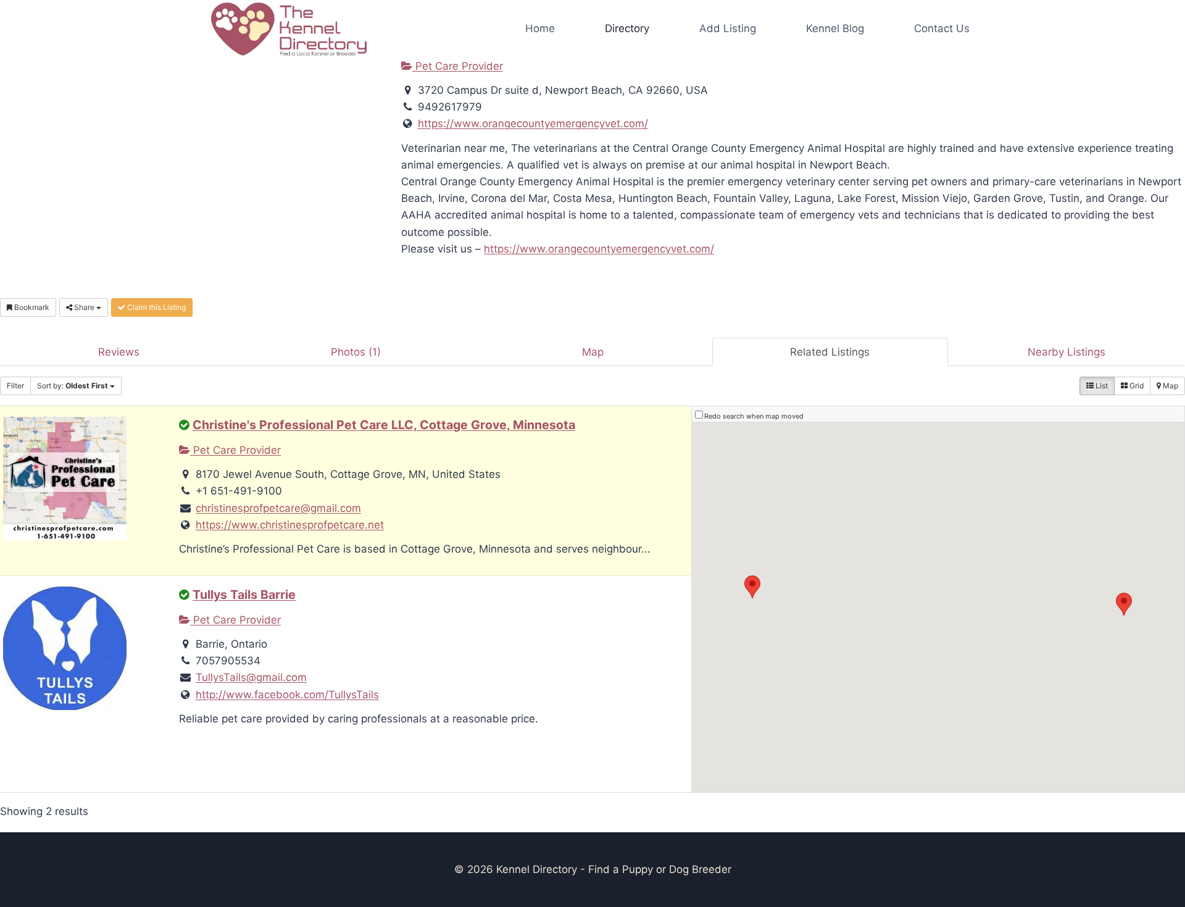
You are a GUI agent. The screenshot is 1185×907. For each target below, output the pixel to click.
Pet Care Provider (457, 66)
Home (540, 28)
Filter (15, 385)
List (1101, 385)
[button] (752, 586)
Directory (627, 28)
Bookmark (30, 307)
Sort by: (72, 385)
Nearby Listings (1066, 352)
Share (84, 307)
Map (593, 352)
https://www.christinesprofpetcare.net (290, 525)
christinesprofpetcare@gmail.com (278, 508)
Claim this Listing (155, 307)
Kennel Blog (835, 28)
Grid (1136, 385)
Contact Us (942, 28)
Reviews (118, 352)
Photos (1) (356, 352)
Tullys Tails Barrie (244, 594)
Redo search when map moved (754, 416)
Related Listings (830, 352)
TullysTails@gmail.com (251, 677)
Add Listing (727, 28)
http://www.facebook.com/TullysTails (287, 694)
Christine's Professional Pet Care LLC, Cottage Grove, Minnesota (384, 424)
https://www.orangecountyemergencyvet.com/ (533, 123)
